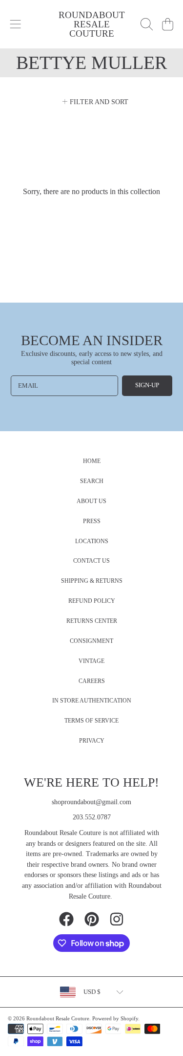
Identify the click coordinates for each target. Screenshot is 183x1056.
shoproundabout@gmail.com (91, 802)
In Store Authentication (91, 701)
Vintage (91, 661)
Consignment (91, 641)
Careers (92, 681)
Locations (91, 541)
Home (92, 461)
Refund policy (91, 601)
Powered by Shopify (115, 1018)
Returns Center (91, 621)
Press (92, 521)
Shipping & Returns (91, 581)
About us (91, 501)
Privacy (91, 741)
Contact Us (91, 561)
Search (91, 481)
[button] (15, 24)
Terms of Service (91, 721)
